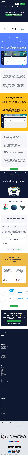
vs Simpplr (3, 356)
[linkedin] (16, 441)
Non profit (2, 388)
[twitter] (12, 441)
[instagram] (14, 441)
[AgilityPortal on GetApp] (18, 451)
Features (2, 367)
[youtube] (18, 441)
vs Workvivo (3, 347)
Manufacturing (3, 390)
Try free (17, 3)
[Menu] (26, 2)
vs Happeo (3, 354)
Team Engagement (4, 379)
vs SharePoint (3, 348)
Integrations (3, 370)
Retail (2, 389)
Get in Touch (18, 249)
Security (2, 369)
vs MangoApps (3, 363)
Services (2, 368)
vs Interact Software (4, 358)
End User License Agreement (5, 410)
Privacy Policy (3, 408)
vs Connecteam (3, 357)
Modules (2, 371)
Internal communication (4, 381)
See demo (22, 3)
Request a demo (3, 375)
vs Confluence (3, 355)
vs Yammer (3, 349)
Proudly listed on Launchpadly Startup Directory (9, 454)
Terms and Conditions (4, 407)
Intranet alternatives (4, 346)
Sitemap (2, 411)
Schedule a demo (18, 14)
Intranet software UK (17, 444)
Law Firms (2, 386)
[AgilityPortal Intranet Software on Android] (11, 447)
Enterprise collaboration (4, 382)
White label (3, 373)
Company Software (10, 444)
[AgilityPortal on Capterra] (13, 451)
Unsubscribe (3, 413)
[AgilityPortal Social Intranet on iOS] (18, 447)
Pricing (2, 372)
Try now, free (9, 14)
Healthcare (3, 387)
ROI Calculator (3, 374)
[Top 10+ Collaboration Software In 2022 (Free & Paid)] (9, 451)
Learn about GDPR (4, 409)
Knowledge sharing (4, 380)
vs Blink (2, 350)
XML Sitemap (3, 412)
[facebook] (10, 441)
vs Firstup (3, 359)
